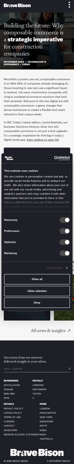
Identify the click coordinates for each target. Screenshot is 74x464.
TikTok (37, 393)
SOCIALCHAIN (12, 385)
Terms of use (12, 417)
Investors (10, 430)
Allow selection (37, 290)
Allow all (37, 279)
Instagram (39, 389)
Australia (46, 438)
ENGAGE (8, 389)
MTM (6, 398)
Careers (9, 421)
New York (46, 417)
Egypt (43, 425)
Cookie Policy (13, 413)
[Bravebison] (17, 5)
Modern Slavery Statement (22, 434)
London (45, 408)
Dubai (43, 430)
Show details (55, 267)
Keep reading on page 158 (43, 139)
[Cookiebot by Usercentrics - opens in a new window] (54, 158)
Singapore (46, 421)
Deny (37, 302)
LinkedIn (38, 385)
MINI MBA (9, 393)
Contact (9, 425)
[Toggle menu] (67, 5)
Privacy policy (13, 408)
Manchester (48, 413)
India (43, 434)
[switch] (65, 231)
